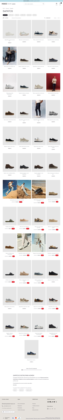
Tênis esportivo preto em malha (53, 147)
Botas (15, 390)
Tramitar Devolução (21, 409)
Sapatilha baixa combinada (53, 39)
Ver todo (5, 15)
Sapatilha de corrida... (53, 306)
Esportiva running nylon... (24, 333)
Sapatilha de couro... (31, 359)
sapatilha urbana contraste (24, 253)
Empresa (34, 403)
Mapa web (58, 418)
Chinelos (17, 15)
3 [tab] (5, 47)
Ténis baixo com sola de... (9, 306)
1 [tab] (18, 47)
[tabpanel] (10, 29)
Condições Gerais (49, 418)
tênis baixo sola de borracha (10, 119)
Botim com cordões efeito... (10, 173)
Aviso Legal (54, 418)
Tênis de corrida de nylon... (53, 66)
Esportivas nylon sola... (39, 146)
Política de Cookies (37, 418)
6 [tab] (21, 47)
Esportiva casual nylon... (39, 306)
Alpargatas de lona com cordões (17, 199)
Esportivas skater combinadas (38, 334)
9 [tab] (52, 74)
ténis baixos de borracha (53, 93)
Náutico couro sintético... (53, 199)
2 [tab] (4, 47)
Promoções (20, 407)
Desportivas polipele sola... (38, 253)
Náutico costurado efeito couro (53, 227)
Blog (33, 407)
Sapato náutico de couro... (9, 146)
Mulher (9, 3)
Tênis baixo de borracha (24, 146)
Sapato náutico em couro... (24, 66)
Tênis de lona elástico (24, 226)
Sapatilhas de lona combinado (53, 334)
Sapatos (34, 15)
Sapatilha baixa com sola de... (39, 120)
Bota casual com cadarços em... (53, 174)
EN (55, 408)
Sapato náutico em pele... (24, 93)
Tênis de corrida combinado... (9, 94)
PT (52, 408)
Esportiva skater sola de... (53, 279)
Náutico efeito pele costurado (10, 254)
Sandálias (29, 15)
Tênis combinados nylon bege (24, 280)
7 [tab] (7, 47)
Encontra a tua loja (9, 411)
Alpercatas (23, 15)
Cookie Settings (43, 418)
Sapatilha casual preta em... (39, 66)
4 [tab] (20, 47)
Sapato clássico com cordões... (38, 174)
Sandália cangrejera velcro (53, 253)
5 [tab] (6, 47)
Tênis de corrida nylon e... (24, 39)
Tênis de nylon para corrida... (39, 227)
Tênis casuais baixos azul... (38, 39)
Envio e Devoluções (21, 403)
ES (50, 408)
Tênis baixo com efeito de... (9, 66)
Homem (13, 3)
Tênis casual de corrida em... (39, 93)
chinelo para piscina (10, 226)
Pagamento (20, 405)
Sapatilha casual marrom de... (24, 120)
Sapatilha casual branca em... (10, 40)
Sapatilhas (11, 15)
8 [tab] (8, 47)
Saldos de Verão (35, 409)
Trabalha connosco (35, 405)
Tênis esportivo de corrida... (53, 119)
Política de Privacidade (29, 418)
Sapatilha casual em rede (24, 306)
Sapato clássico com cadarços (24, 174)
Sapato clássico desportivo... (9, 334)
